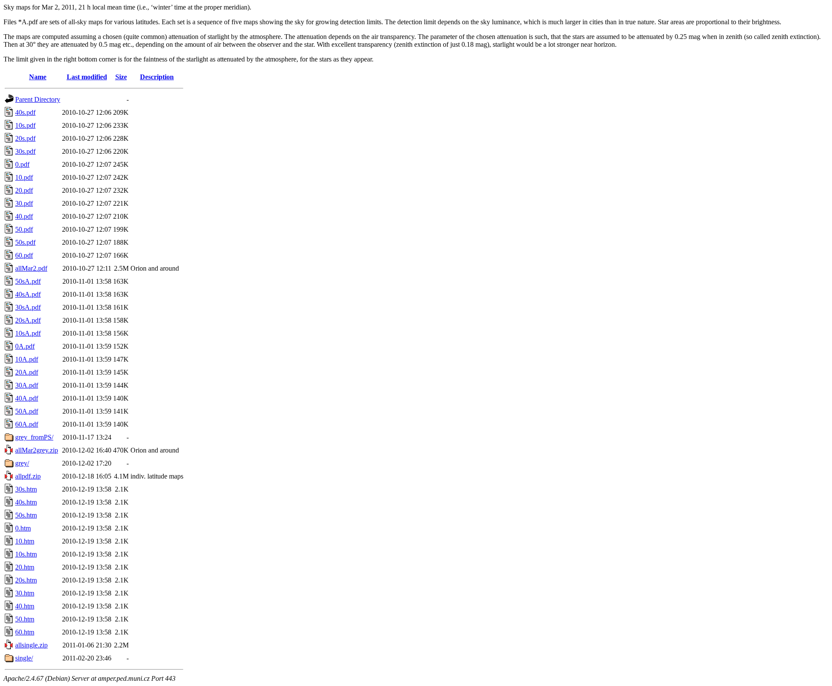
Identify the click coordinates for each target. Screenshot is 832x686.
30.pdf (24, 203)
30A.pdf (26, 385)
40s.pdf (25, 112)
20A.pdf (26, 372)
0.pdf (22, 164)
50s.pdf (25, 242)
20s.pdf (25, 138)
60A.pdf (26, 424)
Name (37, 77)
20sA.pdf (28, 320)
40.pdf (24, 216)
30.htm (24, 593)
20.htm (24, 567)
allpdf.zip (28, 476)
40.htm (24, 606)
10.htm (24, 541)
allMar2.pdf (31, 268)
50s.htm (26, 515)
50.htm (24, 619)
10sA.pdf (28, 333)
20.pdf (24, 190)
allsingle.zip (31, 645)
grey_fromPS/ (34, 437)
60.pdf (24, 255)
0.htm (23, 528)
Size (121, 77)
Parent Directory (37, 99)
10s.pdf (25, 125)
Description (157, 77)
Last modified (87, 77)
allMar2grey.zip (36, 450)
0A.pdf (25, 346)
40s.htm (26, 502)
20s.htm (26, 580)
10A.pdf (26, 359)
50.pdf (24, 229)
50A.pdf (26, 411)
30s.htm (26, 489)
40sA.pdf (28, 294)
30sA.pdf (28, 307)
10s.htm (26, 554)
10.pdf (24, 177)
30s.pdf (25, 151)
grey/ (22, 463)
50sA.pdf (28, 281)
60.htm (24, 632)
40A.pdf (26, 398)
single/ (24, 658)
